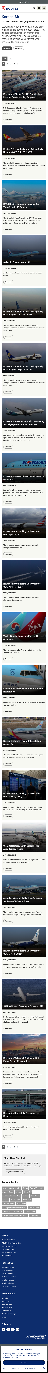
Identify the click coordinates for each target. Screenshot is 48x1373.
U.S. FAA (5, 1200)
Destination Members (9, 1277)
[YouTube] (17, 1329)
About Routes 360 (8, 1267)
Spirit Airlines (21, 1204)
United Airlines (16, 1200)
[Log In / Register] (44, 8)
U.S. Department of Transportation (14, 1208)
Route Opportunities (9, 1286)
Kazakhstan (35, 1196)
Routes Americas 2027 (9, 1246)
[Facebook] (13, 1329)
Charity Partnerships (9, 1314)
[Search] (34, 8)
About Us (5, 1298)
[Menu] (39, 8)
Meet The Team (7, 1304)
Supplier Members (8, 1280)
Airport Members (7, 1274)
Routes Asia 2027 (8, 1249)
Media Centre (6, 1311)
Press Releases (7, 1307)
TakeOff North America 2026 (11, 1243)
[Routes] (10, 8)
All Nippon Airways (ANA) (11, 1196)
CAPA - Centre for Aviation (11, 1188)
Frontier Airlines (34, 1208)
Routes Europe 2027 (9, 1252)
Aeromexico (27, 1200)
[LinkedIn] (3, 1329)
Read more (8, 119)
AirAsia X (25, 1196)
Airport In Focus (8, 1192)
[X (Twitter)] (8, 1329)
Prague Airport (35, 1216)
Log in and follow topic (14, 1172)
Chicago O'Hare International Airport (15, 1216)
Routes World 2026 (36, 1188)
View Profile (18, 48)
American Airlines (8, 1204)
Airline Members (7, 1270)
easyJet (18, 1192)
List (10, 59)
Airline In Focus (30, 1212)
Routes (25, 1188)
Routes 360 (6, 48)
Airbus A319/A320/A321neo (12, 1212)
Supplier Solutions (8, 1283)
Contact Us (5, 1301)
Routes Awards (7, 1256)
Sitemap (4, 1317)
